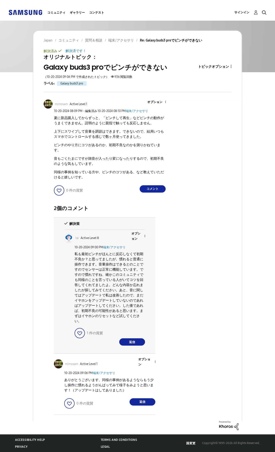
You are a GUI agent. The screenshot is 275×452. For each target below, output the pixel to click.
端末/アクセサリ (137, 111)
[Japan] (25, 12)
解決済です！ (76, 51)
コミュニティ (56, 12)
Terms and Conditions (119, 440)
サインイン (241, 12)
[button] (158, 102)
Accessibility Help (30, 440)
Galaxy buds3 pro (71, 83)
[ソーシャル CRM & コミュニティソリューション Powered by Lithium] (228, 425)
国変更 (191, 443)
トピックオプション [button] (213, 66)
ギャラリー (77, 12)
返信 (132, 342)
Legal (105, 447)
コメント (153, 189)
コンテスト (96, 12)
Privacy (21, 447)
